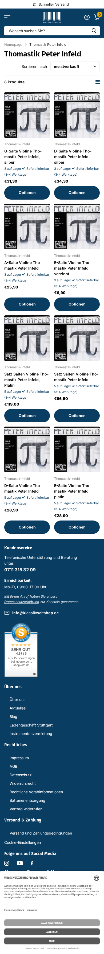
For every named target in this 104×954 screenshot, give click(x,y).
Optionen (27, 192)
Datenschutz (21, 775)
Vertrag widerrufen (26, 809)
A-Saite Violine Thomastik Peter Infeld (23, 265)
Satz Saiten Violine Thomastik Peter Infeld (76, 377)
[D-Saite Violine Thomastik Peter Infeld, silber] (77, 115)
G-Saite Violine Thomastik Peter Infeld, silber (23, 156)
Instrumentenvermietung (31, 733)
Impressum (19, 757)
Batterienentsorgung (27, 800)
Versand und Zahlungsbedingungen (41, 833)
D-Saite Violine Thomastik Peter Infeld (23, 488)
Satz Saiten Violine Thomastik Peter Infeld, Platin (26, 379)
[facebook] (32, 863)
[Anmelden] (87, 17)
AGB (13, 766)
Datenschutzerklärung (21, 602)
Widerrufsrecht (23, 783)
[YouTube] (20, 863)
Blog (13, 716)
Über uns (17, 699)
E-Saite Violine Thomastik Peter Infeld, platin (72, 491)
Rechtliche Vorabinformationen (36, 792)
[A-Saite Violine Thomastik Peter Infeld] (27, 226)
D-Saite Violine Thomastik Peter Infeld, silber (72, 156)
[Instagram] (6, 863)
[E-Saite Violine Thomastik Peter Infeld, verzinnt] (77, 226)
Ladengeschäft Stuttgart (31, 725)
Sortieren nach (34, 66)
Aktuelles (18, 708)
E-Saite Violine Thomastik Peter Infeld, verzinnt (72, 268)
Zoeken (94, 30)
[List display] (97, 82)
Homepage (13, 44)
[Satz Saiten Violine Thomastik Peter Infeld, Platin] (27, 338)
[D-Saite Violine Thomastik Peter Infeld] (27, 449)
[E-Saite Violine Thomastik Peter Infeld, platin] (77, 449)
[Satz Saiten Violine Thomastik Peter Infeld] (77, 338)
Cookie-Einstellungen (22, 842)
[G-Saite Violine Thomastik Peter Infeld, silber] (27, 115)
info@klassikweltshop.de (35, 612)
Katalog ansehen (7, 17)
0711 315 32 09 (20, 569)
